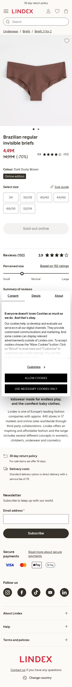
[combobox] (36, 22)
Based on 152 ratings (54, 266)
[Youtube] (50, 592)
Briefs (26, 31)
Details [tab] (36, 295)
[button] (36, 80)
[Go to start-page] (22, 11)
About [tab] (59, 295)
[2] (38, 129)
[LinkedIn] (64, 592)
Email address (14, 510)
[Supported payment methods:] (36, 565)
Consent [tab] (13, 295)
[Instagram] (7, 592)
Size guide (62, 187)
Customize (34, 367)
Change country (40, 678)
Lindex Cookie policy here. (21, 357)
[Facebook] (21, 592)
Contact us (18, 670)
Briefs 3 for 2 (43, 31)
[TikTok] (36, 592)
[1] (33, 129)
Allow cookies (36, 378)
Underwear (10, 31)
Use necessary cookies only (36, 388)
